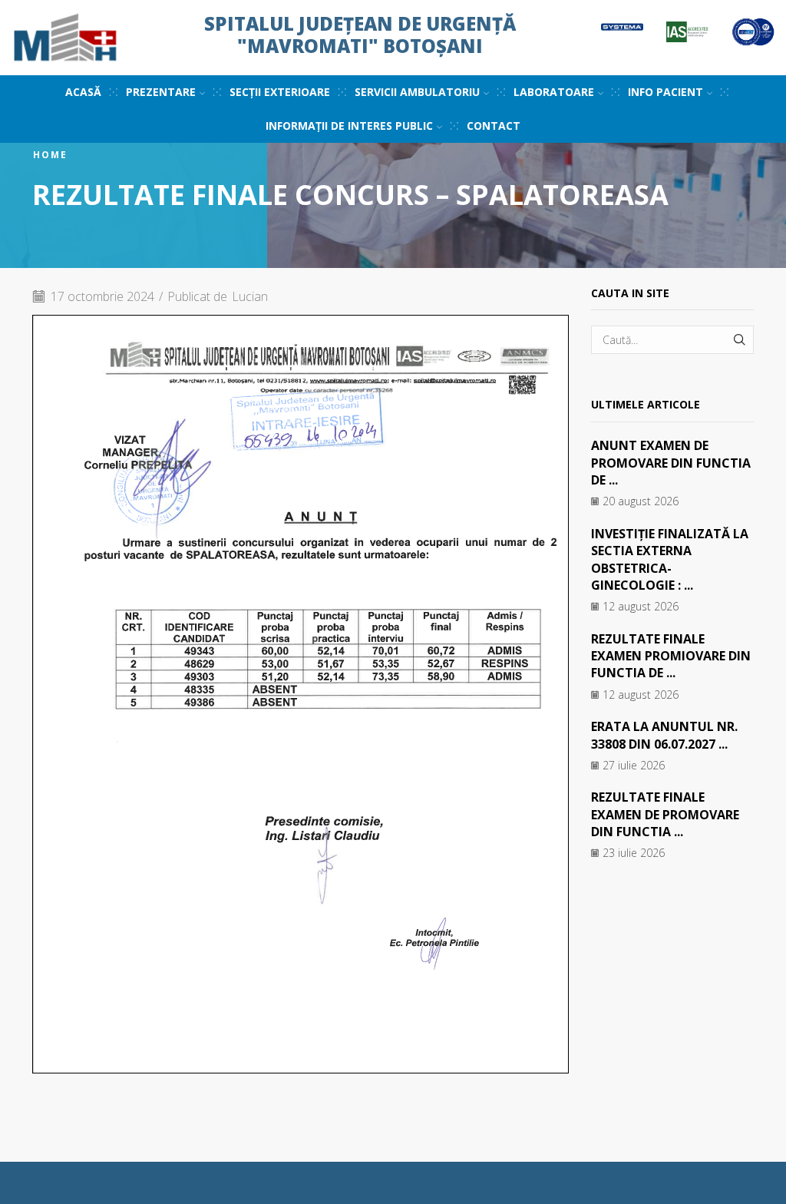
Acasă (83, 91)
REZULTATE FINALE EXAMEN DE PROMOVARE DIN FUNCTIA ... (665, 814)
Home (50, 155)
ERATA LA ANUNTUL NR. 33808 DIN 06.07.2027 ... (664, 735)
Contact (493, 125)
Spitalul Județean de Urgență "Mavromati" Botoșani (360, 34)
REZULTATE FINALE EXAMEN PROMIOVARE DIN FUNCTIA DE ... (671, 656)
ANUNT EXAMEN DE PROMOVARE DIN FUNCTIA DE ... (671, 462)
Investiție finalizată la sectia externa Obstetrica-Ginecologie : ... (669, 559)
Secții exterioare (280, 91)
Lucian (250, 296)
